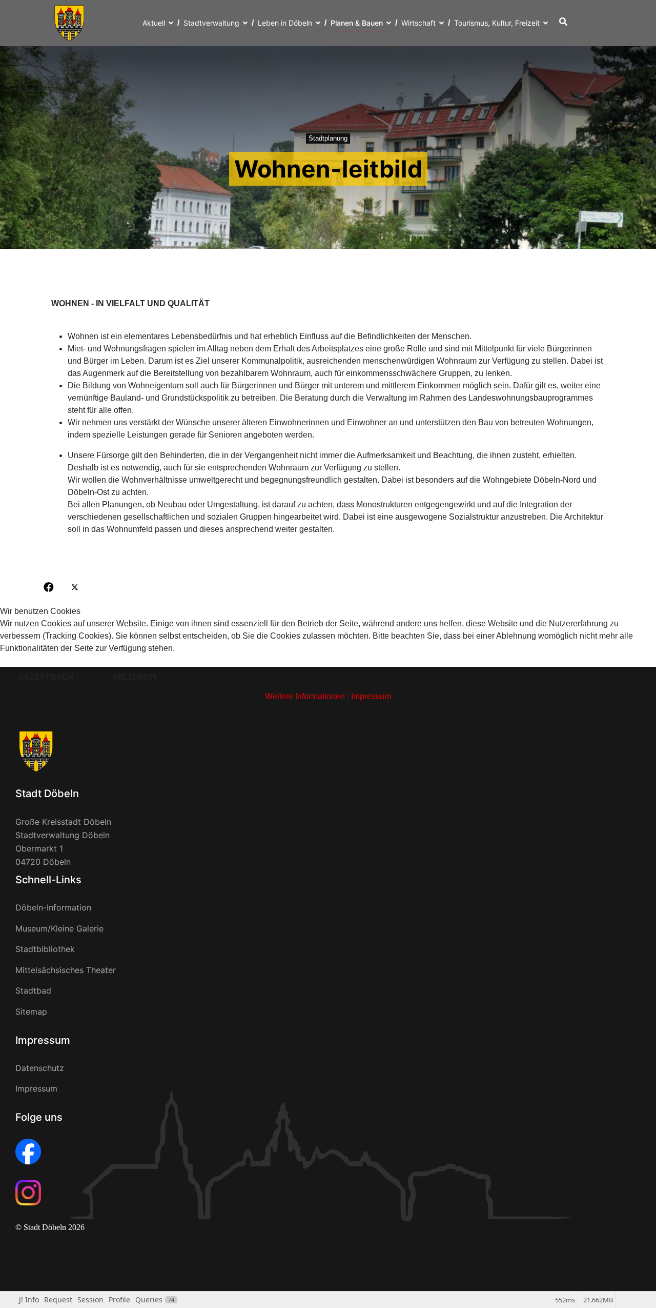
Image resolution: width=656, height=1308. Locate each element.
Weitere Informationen (305, 696)
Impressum (371, 696)
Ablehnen (135, 676)
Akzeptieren (46, 676)
